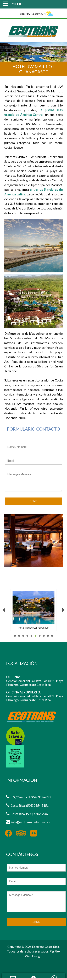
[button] (6, 3)
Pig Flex (55, 951)
